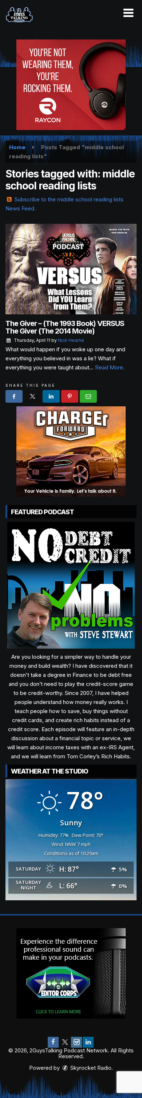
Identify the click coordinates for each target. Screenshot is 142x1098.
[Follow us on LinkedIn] (88, 1042)
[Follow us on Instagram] (76, 1042)
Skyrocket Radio (90, 1067)
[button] (128, 13)
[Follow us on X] (64, 1042)
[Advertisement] (71, 84)
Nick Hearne (71, 340)
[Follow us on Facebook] (53, 1042)
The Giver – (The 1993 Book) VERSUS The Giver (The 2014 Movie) (64, 327)
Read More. (110, 367)
